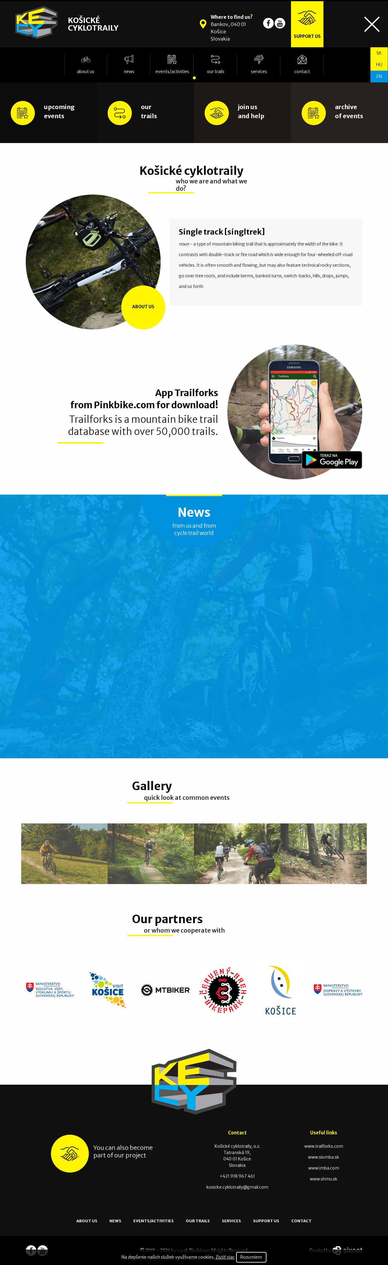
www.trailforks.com (323, 1146)
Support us (266, 1220)
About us (85, 71)
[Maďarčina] (379, 65)
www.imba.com (323, 1168)
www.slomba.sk (323, 1157)
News (129, 71)
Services (259, 71)
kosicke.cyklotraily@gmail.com (237, 1187)
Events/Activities (172, 71)
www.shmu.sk (323, 1179)
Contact (302, 71)
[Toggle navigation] (372, 24)
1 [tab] (194, 76)
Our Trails (215, 71)
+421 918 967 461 (237, 1176)
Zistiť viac (225, 1257)
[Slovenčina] (379, 53)
